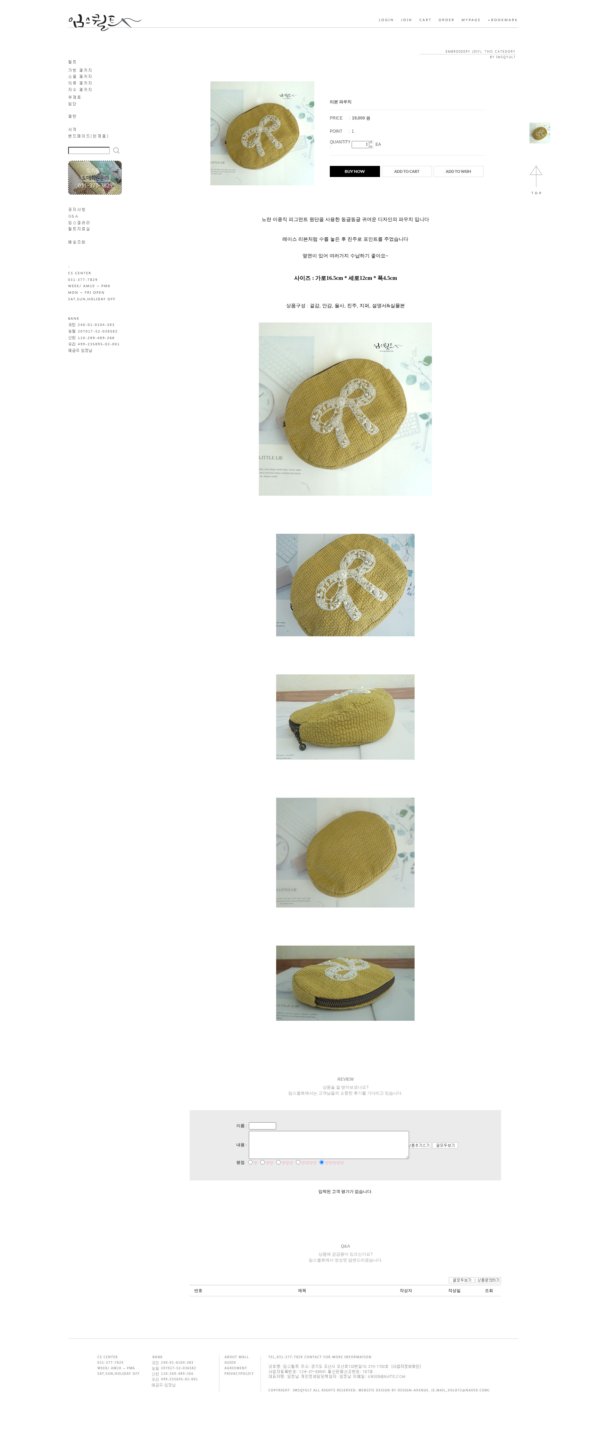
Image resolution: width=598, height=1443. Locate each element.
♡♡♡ (287, 1163)
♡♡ (269, 1163)
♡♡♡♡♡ (334, 1163)
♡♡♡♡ (309, 1163)
